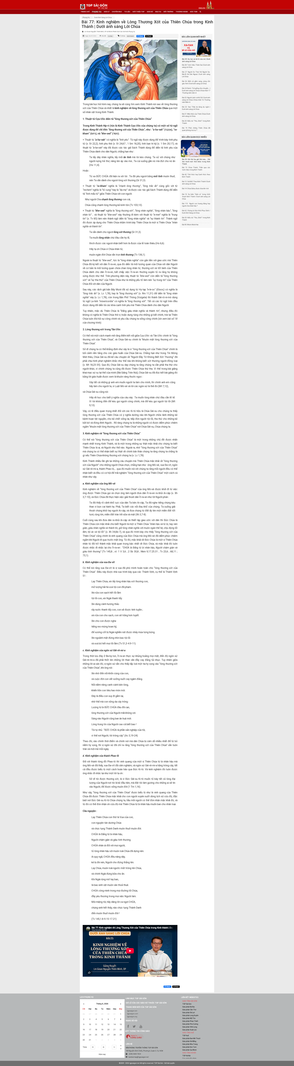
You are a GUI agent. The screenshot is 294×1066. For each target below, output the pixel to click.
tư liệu (127, 12)
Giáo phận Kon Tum (189, 1047)
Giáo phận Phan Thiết (190, 1021)
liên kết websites (189, 997)
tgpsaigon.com (132, 1014)
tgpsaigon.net (132, 1011)
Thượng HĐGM (182, 12)
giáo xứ (150, 12)
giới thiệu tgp (138, 12)
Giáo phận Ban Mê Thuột (191, 1038)
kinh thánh (130, 36)
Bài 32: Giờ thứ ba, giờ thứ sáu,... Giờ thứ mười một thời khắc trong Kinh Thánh (196, 161)
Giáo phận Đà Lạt (188, 1012)
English (202, 8)
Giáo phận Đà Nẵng (189, 1041)
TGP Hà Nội (186, 1056)
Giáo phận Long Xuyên (190, 1015)
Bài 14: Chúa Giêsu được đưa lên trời (195, 188)
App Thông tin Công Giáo (137, 1031)
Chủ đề (103, 36)
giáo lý (106, 12)
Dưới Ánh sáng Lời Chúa (103, 17)
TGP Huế (185, 1035)
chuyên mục (117, 12)
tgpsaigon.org (132, 1016)
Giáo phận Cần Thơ (189, 1010)
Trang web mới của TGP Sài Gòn (141, 1007)
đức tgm (193, 12)
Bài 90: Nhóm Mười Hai (190, 225)
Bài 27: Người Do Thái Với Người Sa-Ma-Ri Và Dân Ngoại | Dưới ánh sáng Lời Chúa (196, 74)
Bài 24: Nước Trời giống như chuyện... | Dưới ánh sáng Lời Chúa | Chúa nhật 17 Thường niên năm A (196, 90)
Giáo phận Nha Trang (190, 1044)
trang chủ (85, 12)
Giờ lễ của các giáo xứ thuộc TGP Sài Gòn (146, 1003)
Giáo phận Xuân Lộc (189, 1030)
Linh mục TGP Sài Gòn (136, 998)
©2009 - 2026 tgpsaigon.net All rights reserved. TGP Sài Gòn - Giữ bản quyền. (147, 1063)
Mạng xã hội (131, 1021)
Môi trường (168, 12)
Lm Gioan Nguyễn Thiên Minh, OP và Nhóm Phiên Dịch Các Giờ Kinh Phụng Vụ (109, 31)
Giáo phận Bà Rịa (188, 1007)
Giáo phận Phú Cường (190, 1024)
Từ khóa (122, 36)
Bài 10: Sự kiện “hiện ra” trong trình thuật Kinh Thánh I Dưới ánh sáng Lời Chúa (196, 196)
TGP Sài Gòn (186, 1004)
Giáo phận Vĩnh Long (189, 1027)
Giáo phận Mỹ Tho (188, 1018)
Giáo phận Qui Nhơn (189, 1050)
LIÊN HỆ (129, 1044)
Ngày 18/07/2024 (90, 36)
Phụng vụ (86, 17)
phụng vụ (96, 12)
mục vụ (158, 12)
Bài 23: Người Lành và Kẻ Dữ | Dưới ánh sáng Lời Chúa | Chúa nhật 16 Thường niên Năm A (196, 100)
